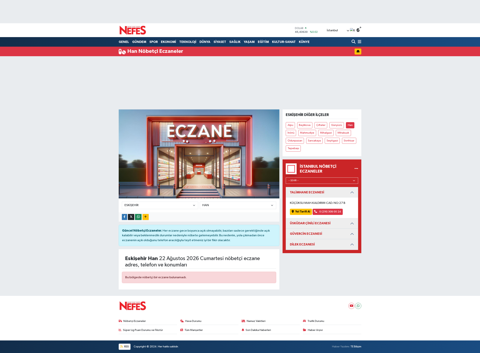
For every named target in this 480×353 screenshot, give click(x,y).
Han (350, 125)
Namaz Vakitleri (256, 321)
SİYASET (220, 41)
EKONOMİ (168, 41)
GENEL (124, 41)
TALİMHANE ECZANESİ (307, 192)
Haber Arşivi (315, 330)
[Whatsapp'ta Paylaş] (138, 217)
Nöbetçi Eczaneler (134, 321)
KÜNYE (304, 41)
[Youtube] (351, 306)
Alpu (290, 125)
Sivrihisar (349, 140)
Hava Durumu (193, 321)
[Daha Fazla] (145, 217)
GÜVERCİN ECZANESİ (306, 233)
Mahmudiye (307, 132)
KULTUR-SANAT (284, 41)
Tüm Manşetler (193, 330)
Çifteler (321, 125)
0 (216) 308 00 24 (330, 211)
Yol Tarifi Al (302, 211)
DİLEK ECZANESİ (302, 244)
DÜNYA (205, 41)
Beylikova (304, 125)
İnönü (291, 132)
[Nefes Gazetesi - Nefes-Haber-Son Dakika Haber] (133, 30)
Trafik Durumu (316, 321)
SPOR (153, 41)
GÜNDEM (139, 41)
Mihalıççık (343, 132)
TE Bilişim (355, 346)
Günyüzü (336, 125)
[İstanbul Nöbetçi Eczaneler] (356, 168)
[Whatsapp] (358, 306)
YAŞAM (249, 41)
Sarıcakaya (314, 140)
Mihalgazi (326, 132)
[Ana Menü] (359, 42)
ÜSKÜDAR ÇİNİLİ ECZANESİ (310, 223)
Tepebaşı (293, 148)
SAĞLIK (235, 41)
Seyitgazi (332, 140)
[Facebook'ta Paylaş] (124, 217)
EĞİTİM (263, 41)
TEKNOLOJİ (187, 41)
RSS (126, 346)
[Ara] (354, 42)
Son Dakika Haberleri (258, 330)
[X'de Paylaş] (131, 217)
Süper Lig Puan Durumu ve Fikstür (143, 330)
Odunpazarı (295, 140)
